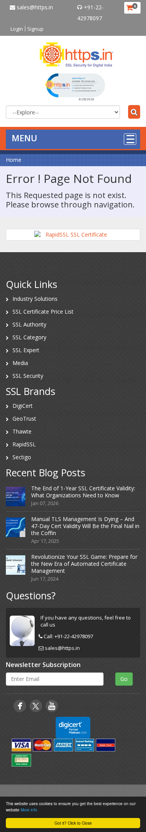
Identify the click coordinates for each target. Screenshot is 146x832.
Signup (35, 29)
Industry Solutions (35, 298)
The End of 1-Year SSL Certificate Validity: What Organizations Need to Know (83, 491)
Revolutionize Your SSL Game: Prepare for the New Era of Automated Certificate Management (84, 563)
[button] (75, 86)
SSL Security (27, 375)
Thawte (22, 431)
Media (20, 363)
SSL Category (29, 337)
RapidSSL (24, 444)
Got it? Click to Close (73, 823)
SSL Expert (25, 350)
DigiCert (22, 405)
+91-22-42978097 (74, 636)
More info (29, 810)
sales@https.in (34, 7)
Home (13, 159)
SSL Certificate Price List (43, 311)
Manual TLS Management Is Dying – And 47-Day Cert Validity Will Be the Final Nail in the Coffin (85, 526)
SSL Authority (29, 324)
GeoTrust (24, 418)
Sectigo (21, 457)
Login (17, 29)
